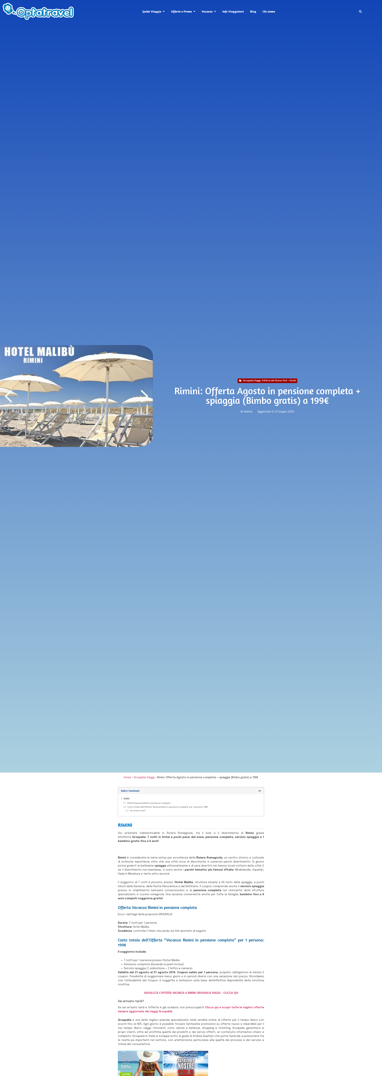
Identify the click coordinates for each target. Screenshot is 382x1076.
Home (127, 777)
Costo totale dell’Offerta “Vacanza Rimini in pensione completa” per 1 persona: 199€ (167, 807)
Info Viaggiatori (233, 11)
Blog (253, 11)
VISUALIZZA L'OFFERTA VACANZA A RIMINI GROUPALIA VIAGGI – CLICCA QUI (191, 993)
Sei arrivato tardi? (138, 811)
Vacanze (207, 11)
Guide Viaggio (151, 11)
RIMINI (127, 799)
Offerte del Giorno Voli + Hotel (279, 381)
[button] (360, 11)
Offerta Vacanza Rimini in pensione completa (148, 803)
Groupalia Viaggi (252, 381)
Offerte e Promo (181, 11)
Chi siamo (268, 11)
